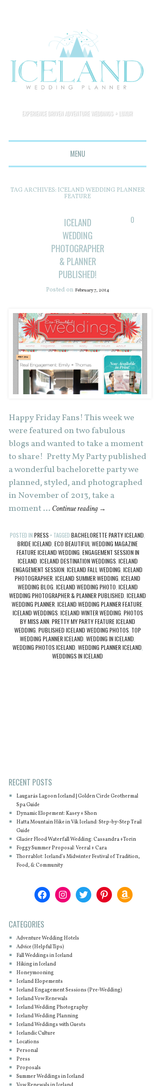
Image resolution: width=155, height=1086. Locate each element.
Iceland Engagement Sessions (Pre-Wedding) (69, 1003)
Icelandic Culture (42, 1050)
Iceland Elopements (46, 990)
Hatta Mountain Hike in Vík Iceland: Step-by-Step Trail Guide (78, 827)
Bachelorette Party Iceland (107, 535)
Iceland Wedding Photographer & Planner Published (73, 591)
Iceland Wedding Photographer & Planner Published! (83, 247)
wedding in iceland (110, 638)
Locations (31, 1059)
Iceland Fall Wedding (94, 569)
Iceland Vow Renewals (50, 1016)
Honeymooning (40, 981)
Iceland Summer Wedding (86, 578)
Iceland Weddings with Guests (61, 1042)
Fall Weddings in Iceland (53, 964)
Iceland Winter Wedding (90, 612)
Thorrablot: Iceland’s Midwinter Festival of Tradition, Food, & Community (81, 870)
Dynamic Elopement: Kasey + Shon (68, 813)
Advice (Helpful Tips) (47, 955)
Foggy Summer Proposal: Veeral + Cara (74, 856)
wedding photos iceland (43, 647)
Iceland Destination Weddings (78, 561)
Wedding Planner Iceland (110, 647)
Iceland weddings (35, 612)
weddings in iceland (77, 656)
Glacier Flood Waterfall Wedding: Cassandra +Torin (66, 844)
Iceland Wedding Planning (56, 1033)
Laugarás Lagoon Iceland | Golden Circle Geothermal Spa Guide (77, 801)
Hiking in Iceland (42, 973)
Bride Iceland (34, 543)
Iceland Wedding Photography (62, 1024)
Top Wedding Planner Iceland (80, 634)
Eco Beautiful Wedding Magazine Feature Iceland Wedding (77, 548)
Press (41, 535)
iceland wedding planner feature (99, 604)
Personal (29, 1068)
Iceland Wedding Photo (86, 587)
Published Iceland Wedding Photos (83, 630)
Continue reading (85, 509)
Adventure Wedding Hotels (57, 947)
